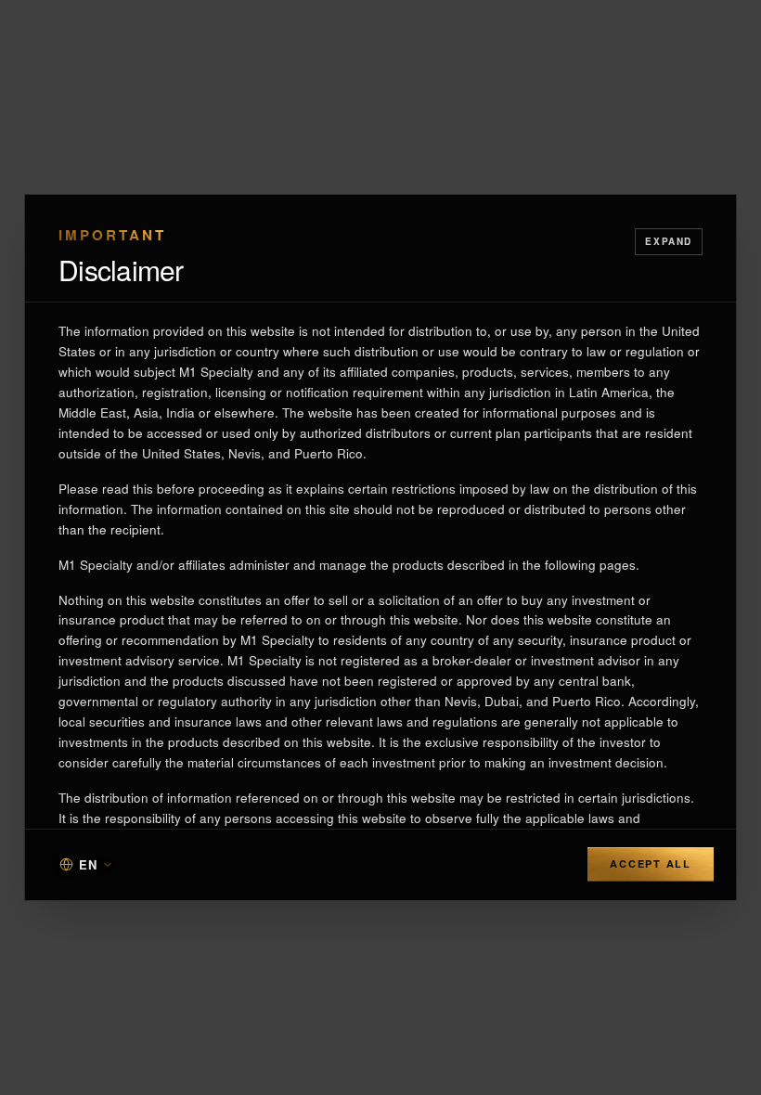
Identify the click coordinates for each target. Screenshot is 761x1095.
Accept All (650, 863)
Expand (668, 241)
